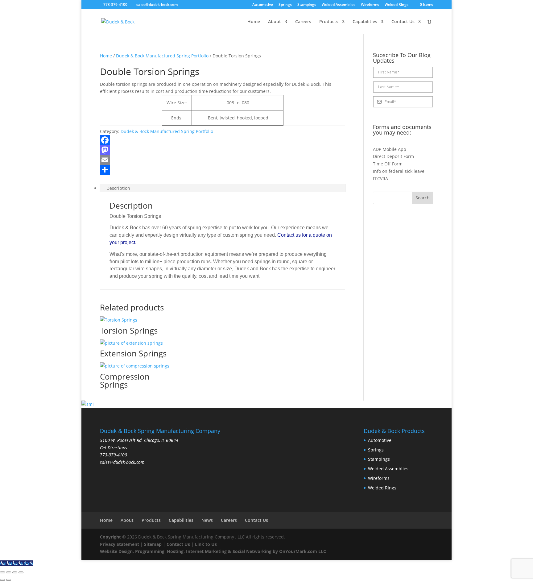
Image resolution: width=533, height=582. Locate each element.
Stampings (306, 5)
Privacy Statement (119, 544)
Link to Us (206, 544)
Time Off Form (388, 164)
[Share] (222, 170)
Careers (303, 21)
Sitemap (153, 544)
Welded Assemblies (338, 5)
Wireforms (370, 5)
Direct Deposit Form (393, 156)
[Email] (222, 160)
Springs (285, 5)
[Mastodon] (222, 150)
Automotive (262, 5)
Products (328, 21)
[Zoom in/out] (2, 572)
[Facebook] (222, 140)
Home (253, 21)
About (274, 21)
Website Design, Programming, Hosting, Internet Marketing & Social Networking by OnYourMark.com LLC (213, 551)
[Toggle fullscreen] (8, 572)
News (207, 520)
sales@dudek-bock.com (122, 462)
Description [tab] (118, 188)
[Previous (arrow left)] (2, 580)
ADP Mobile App (389, 149)
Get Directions (113, 448)
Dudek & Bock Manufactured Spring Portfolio (162, 56)
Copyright (110, 537)
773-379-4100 (115, 4)
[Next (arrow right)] (8, 580)
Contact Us (403, 21)
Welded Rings (396, 5)
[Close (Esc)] (21, 572)
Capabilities (365, 21)
